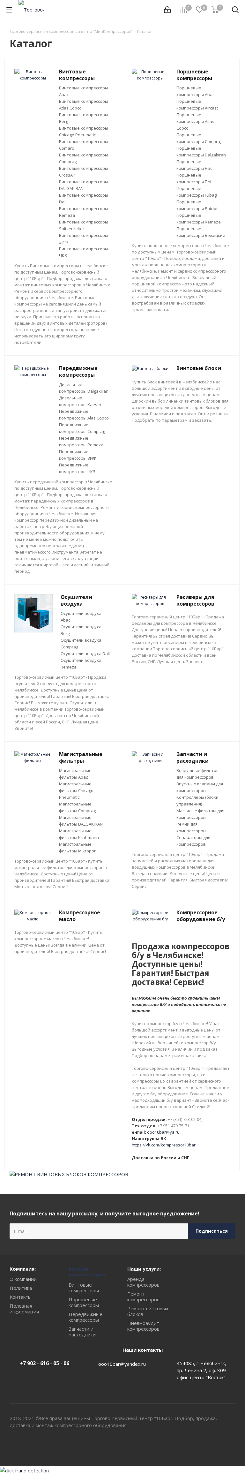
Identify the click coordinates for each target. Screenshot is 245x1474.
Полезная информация (24, 1309)
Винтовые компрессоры (84, 1287)
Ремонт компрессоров (143, 1296)
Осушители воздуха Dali (85, 653)
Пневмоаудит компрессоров (143, 1326)
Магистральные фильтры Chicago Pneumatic (76, 790)
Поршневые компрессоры (84, 1302)
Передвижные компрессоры (85, 1317)
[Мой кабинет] (167, 10)
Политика (21, 1288)
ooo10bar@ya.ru (163, 1132)
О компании (23, 1279)
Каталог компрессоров (87, 1272)
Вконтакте (214, 1443)
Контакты (21, 1297)
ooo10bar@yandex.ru (122, 1364)
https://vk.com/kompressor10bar (164, 1145)
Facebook (230, 1443)
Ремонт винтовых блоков (147, 1311)
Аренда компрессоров (143, 1282)
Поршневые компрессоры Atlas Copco (195, 121)
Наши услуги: (144, 1269)
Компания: (23, 1269)
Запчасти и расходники (82, 1332)
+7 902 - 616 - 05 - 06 (44, 1363)
